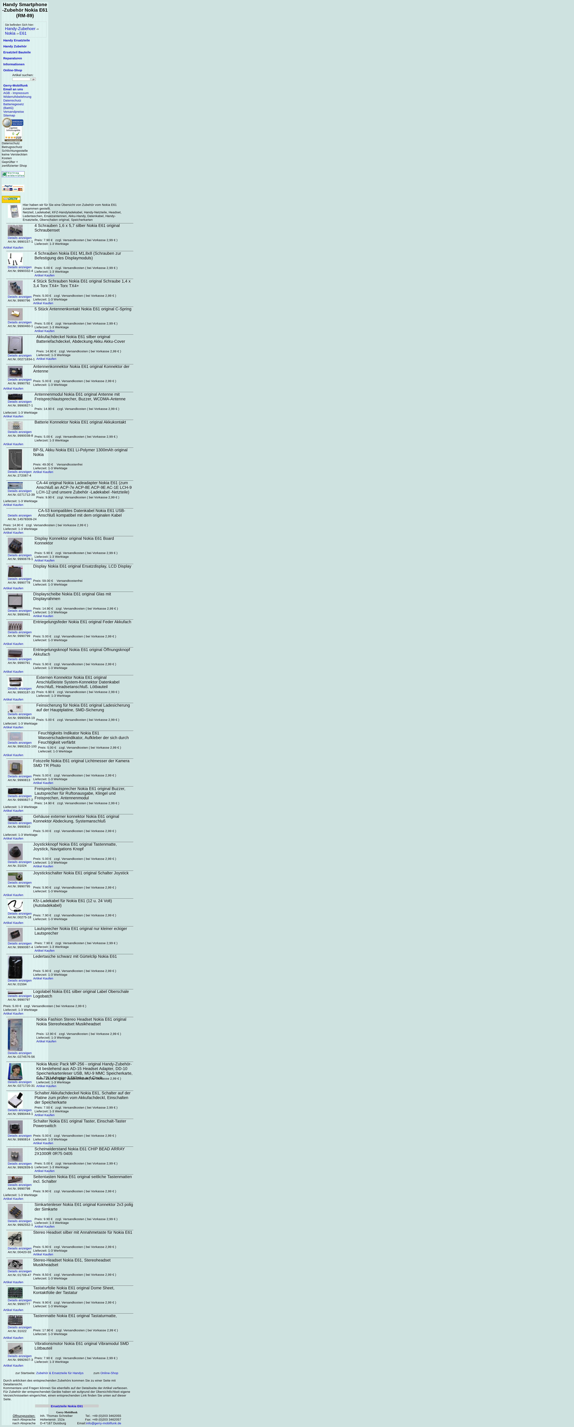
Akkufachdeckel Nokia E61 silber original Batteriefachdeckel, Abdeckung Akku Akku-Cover (80, 339)
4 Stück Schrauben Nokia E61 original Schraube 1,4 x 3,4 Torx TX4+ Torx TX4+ (82, 283)
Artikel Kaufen (13, 247)
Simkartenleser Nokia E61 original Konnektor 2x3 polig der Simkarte (84, 1206)
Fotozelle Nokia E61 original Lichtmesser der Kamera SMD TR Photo (81, 763)
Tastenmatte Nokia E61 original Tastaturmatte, (75, 1316)
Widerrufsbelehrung (17, 97)
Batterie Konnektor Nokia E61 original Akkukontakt (80, 422)
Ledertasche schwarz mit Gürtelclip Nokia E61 (75, 956)
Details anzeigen (20, 238)
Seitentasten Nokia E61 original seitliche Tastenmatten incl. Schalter (82, 1179)
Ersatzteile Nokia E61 (67, 1406)
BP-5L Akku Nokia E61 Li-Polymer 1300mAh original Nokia (80, 452)
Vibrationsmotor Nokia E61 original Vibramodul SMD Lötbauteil (82, 1345)
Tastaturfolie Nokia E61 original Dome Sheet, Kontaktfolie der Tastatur (74, 1290)
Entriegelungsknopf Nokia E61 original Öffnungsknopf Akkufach (81, 652)
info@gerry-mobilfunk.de (103, 1423)
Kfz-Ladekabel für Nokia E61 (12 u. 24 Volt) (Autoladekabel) (72, 903)
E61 (23, 33)
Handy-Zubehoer (20, 28)
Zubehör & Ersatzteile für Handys (60, 1373)
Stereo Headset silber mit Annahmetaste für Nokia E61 (82, 1232)
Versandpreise (13, 111)
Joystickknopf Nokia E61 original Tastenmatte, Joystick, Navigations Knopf (75, 846)
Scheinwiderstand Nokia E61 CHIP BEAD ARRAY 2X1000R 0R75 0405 (80, 1151)
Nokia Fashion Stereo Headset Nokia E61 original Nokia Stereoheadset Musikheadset (81, 1021)
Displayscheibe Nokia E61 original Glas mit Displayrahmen (72, 596)
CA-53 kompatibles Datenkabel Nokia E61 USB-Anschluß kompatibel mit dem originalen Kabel (81, 513)
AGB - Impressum (16, 93)
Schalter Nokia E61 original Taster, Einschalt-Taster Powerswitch (79, 1123)
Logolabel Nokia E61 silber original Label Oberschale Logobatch (81, 993)
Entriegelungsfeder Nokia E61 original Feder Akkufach (82, 622)
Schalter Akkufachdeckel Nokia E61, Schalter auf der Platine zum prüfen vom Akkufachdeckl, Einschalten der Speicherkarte (82, 1098)
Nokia (10, 33)
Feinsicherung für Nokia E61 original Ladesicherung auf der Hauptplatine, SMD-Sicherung (83, 707)
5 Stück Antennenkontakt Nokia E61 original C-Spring (83, 309)
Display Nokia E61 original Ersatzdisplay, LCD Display (82, 566)
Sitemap (9, 115)
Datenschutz (12, 100)
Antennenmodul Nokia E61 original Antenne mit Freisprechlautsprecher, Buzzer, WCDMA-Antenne (80, 396)
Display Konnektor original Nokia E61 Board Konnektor (74, 540)
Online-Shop (109, 1373)
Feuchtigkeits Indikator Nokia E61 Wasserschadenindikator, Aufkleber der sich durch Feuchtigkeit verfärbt (83, 738)
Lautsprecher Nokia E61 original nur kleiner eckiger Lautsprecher (81, 930)
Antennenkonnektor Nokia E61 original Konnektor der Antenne (81, 368)
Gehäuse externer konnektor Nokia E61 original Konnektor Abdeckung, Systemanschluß (76, 818)
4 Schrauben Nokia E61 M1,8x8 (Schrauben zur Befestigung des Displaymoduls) (78, 255)
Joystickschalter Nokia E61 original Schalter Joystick (81, 873)
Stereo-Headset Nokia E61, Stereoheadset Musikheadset (72, 1262)
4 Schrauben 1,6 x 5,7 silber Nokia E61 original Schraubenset (77, 227)
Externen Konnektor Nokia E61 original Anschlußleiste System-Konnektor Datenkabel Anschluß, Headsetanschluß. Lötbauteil (77, 682)
